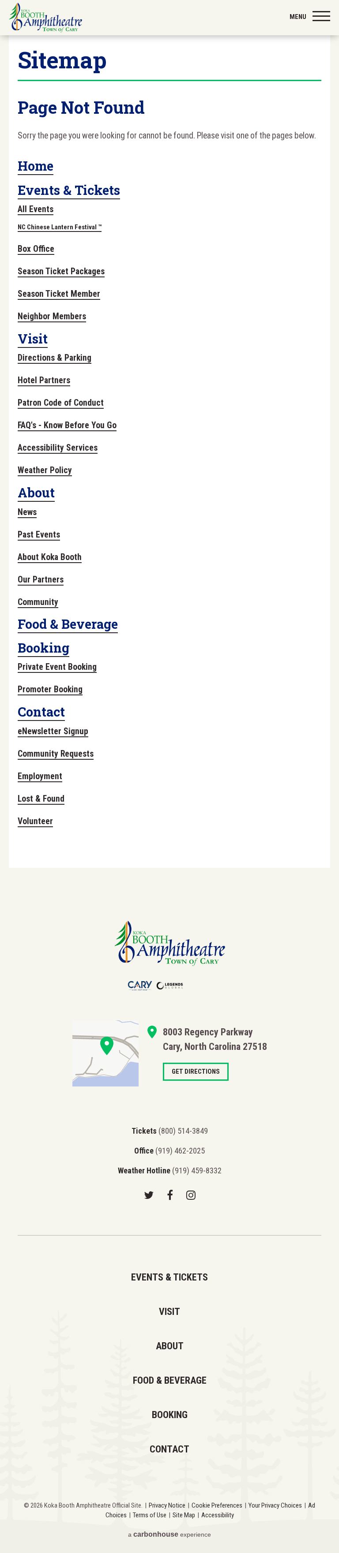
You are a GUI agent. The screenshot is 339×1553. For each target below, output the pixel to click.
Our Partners (41, 580)
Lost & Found (41, 799)
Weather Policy (45, 470)
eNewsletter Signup (53, 731)
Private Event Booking (57, 667)
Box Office (36, 249)
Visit (33, 338)
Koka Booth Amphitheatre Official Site (45, 18)
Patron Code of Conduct (61, 403)
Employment (40, 776)
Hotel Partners (44, 380)
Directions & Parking (54, 358)
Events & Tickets (69, 190)
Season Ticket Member (59, 294)
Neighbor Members (52, 316)
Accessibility (217, 1515)
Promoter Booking (50, 689)
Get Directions (105, 1053)
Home (35, 165)
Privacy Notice (167, 1505)
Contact (41, 711)
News (27, 512)
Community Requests (56, 754)
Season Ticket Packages (61, 271)
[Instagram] (191, 1195)
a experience (169, 1534)
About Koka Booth (50, 557)
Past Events (39, 535)
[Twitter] (149, 1195)
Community (38, 602)
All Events (35, 209)
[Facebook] (170, 1195)
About (36, 492)
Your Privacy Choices (275, 1505)
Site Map (184, 1515)
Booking (43, 647)
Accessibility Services (58, 448)
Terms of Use (149, 1515)
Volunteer (35, 821)
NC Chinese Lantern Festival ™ (60, 227)
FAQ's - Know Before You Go (67, 425)
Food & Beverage (68, 624)
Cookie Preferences (217, 1505)
